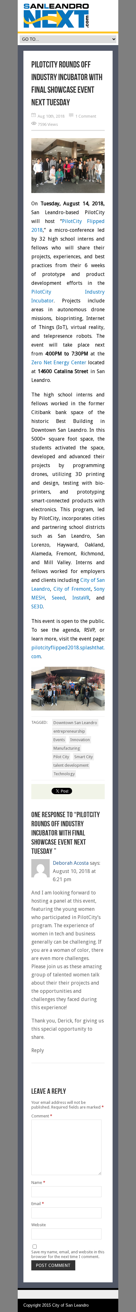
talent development (71, 765)
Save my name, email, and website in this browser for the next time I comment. (67, 1254)
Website (38, 1224)
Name (38, 1182)
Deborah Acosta (71, 863)
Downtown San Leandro (75, 722)
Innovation (80, 739)
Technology (64, 773)
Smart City (83, 756)
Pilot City (61, 756)
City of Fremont (72, 589)
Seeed (58, 598)
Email (37, 1203)
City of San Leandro (70, 1305)
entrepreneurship (69, 731)
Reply (37, 1050)
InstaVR (80, 598)
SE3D (37, 607)
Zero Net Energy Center (58, 363)
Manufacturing (66, 748)
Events (59, 739)
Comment (41, 1116)
